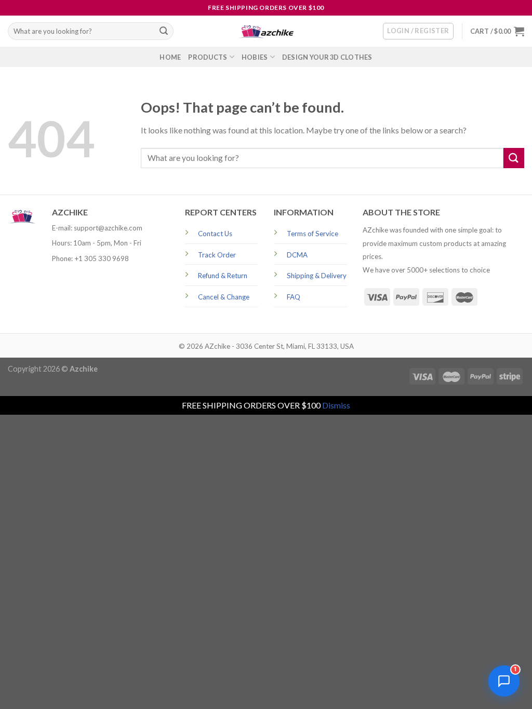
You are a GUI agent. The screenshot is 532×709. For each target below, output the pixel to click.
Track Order (217, 255)
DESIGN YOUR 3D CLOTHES (327, 57)
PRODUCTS (207, 57)
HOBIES (255, 57)
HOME (170, 57)
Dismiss (336, 405)
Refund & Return (222, 275)
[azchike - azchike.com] (266, 31)
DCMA (297, 255)
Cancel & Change (223, 297)
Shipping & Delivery (317, 275)
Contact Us (215, 233)
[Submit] (163, 31)
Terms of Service (312, 233)
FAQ (293, 297)
